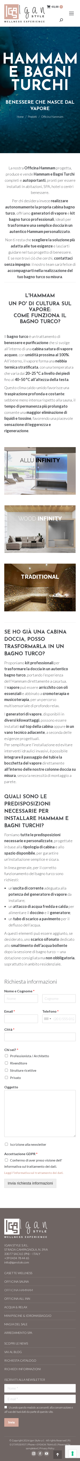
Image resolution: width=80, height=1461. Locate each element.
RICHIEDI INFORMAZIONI (22, 1369)
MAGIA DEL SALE (16, 1324)
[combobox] (47, 1019)
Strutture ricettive (23, 1070)
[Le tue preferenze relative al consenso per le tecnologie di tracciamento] (72, 1453)
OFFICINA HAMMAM (18, 1290)
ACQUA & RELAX (15, 1307)
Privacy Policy (46, 1448)
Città (9, 1029)
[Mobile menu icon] (71, 13)
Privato (15, 1078)
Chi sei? (11, 1050)
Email (9, 1011)
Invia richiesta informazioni (30, 1183)
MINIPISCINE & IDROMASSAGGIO (27, 1315)
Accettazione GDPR (21, 1154)
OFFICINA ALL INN (17, 1298)
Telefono (50, 1011)
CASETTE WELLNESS (18, 1273)
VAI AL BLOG (13, 1352)
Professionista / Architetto (29, 1056)
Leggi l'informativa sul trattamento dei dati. (33, 1173)
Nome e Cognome (19, 991)
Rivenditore (18, 1063)
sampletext (32, 1448)
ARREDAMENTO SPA (18, 1333)
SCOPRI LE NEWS (16, 1343)
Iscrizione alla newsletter (28, 1144)
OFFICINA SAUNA (16, 1281)
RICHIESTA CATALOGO (20, 1360)
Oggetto (11, 1087)
